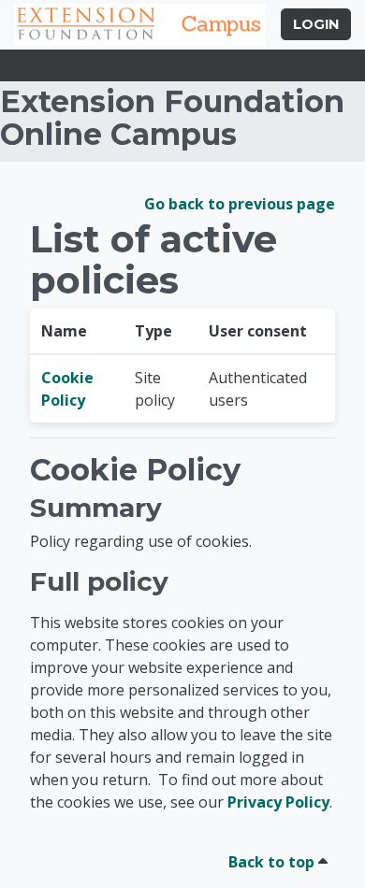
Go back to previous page (239, 203)
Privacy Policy (278, 802)
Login (316, 24)
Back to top (273, 862)
